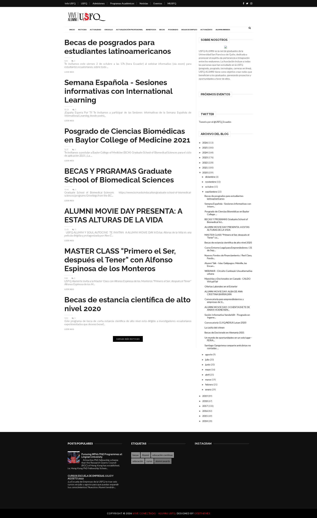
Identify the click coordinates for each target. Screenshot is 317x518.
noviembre (211, 181)
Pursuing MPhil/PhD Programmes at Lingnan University (101, 455)
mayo (208, 369)
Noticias (144, 3)
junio (208, 364)
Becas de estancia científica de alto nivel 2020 (228, 242)
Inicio (72, 30)
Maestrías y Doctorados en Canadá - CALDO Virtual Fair (227, 280)
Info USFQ (70, 3)
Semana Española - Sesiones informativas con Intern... (228, 205)
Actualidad (95, 30)
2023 (205, 157)
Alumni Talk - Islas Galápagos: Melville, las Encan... (226, 264)
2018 (205, 401)
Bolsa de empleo (189, 30)
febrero (209, 384)
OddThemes (202, 513)
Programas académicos (122, 3)
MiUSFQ (172, 3)
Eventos (158, 3)
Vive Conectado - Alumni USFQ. (155, 513)
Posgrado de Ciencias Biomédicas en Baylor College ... (227, 213)
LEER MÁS (69, 72)
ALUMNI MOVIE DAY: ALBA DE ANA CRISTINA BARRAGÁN (224, 293)
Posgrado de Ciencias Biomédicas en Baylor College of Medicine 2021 (127, 135)
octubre (209, 186)
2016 (205, 411)
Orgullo (108, 30)
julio (207, 359)
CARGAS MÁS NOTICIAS (128, 339)
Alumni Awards (223, 30)
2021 (205, 167)
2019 (205, 395)
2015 (205, 415)
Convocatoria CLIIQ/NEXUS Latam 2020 (225, 322)
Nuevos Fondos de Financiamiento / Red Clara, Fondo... (228, 257)
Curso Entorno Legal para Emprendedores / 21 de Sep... (228, 249)
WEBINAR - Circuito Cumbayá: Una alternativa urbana (228, 272)
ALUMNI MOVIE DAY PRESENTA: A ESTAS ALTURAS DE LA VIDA (123, 215)
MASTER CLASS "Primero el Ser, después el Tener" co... (227, 236)
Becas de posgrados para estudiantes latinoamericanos (117, 47)
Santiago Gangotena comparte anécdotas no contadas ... (228, 347)
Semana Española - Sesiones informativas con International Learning (118, 91)
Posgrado (173, 30)
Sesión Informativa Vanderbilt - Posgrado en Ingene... (227, 316)
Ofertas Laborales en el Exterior (221, 286)
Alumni (145, 455)
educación (138, 461)
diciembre (210, 176)
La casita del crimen (215, 327)
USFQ (84, 3)
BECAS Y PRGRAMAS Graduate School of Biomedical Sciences (119, 175)
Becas (162, 30)
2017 (205, 406)
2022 (205, 162)
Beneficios (151, 30)
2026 (205, 142)
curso (149, 461)
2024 (205, 152)
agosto (209, 354)
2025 (205, 147)
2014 (205, 421)
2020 (205, 172)
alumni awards (163, 461)
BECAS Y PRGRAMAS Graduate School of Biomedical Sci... (226, 220)
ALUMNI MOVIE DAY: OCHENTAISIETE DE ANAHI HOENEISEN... (227, 308)
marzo (208, 379)
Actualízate (206, 30)
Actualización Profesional (129, 30)
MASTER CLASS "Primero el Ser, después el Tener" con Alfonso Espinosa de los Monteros (120, 260)
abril (207, 374)
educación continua (162, 455)
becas (136, 455)
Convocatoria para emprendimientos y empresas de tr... (224, 300)
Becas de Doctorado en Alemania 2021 (224, 332)
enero (208, 389)
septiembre (211, 191)
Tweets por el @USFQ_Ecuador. (215, 121)
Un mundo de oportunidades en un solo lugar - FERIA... (228, 339)
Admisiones (99, 3)
